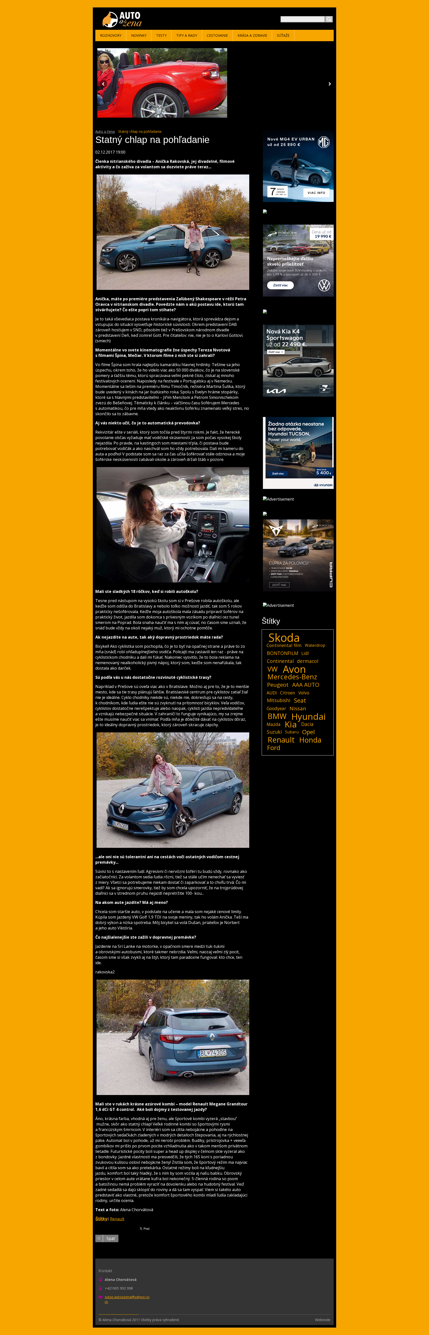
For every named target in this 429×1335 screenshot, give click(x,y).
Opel (308, 732)
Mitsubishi (278, 700)
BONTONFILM (282, 653)
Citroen (287, 693)
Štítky (101, 1218)
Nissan (297, 708)
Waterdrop (315, 645)
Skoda (284, 637)
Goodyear (276, 708)
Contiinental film (284, 645)
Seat (300, 700)
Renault (117, 1219)
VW (272, 669)
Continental (280, 661)
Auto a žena (105, 131)
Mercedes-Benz (292, 677)
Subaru (292, 732)
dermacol (307, 661)
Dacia (307, 724)
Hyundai (308, 716)
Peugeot (277, 684)
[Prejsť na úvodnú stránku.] (123, 25)
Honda (310, 740)
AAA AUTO (305, 684)
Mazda (274, 724)
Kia (291, 724)
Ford (273, 748)
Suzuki (274, 731)
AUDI (272, 693)
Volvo (303, 693)
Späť (111, 1238)
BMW (277, 716)
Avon (294, 669)
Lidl (305, 653)
